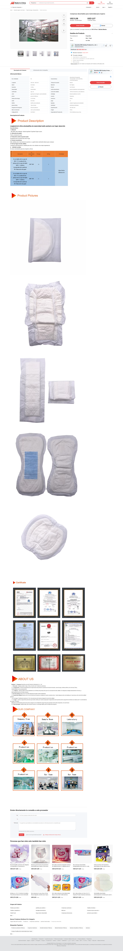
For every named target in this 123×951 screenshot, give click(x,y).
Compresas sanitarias (66, 908)
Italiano (54, 940)
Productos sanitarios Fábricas (18, 928)
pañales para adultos (40, 908)
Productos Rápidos (81, 938)
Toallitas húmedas (91, 908)
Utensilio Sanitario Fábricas (46, 928)
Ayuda (97, 7)
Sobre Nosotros (35, 938)
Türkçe (89, 940)
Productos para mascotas (93, 910)
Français (43, 940)
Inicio (11, 10)
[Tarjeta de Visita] (110, 76)
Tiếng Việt (94, 940)
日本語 (77, 940)
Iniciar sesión (110, 3)
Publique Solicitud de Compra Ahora (52, 834)
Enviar (21, 835)
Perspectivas (89, 938)
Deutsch (59, 940)
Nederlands (64, 940)
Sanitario (88, 928)
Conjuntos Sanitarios (32, 928)
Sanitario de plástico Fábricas (76, 928)
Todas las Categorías (16, 7)
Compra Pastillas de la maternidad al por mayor (21, 931)
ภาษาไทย (85, 940)
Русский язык (49, 940)
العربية (69, 940)
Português (38, 940)
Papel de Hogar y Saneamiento (32, 10)
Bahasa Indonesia (101, 940)
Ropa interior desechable (41, 913)
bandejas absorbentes (41, 910)
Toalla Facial (13, 913)
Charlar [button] (103, 25)
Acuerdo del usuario (49, 938)
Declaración (41, 938)
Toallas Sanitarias (43, 10)
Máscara (63, 910)
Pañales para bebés (14, 908)
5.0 (95, 72)
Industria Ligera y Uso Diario (19, 10)
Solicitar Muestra (102, 29)
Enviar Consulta (80, 25)
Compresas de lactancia (67, 913)
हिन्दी (81, 940)
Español (32, 940)
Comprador (88, 7)
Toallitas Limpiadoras (15, 910)
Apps (103, 7)
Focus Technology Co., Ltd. (59, 943)
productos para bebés (92, 913)
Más (11, 934)
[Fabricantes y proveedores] (18, 2)
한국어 (73, 940)
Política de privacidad (58, 938)
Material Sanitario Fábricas (61, 928)
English (28, 940)
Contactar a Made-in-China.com (70, 938)
